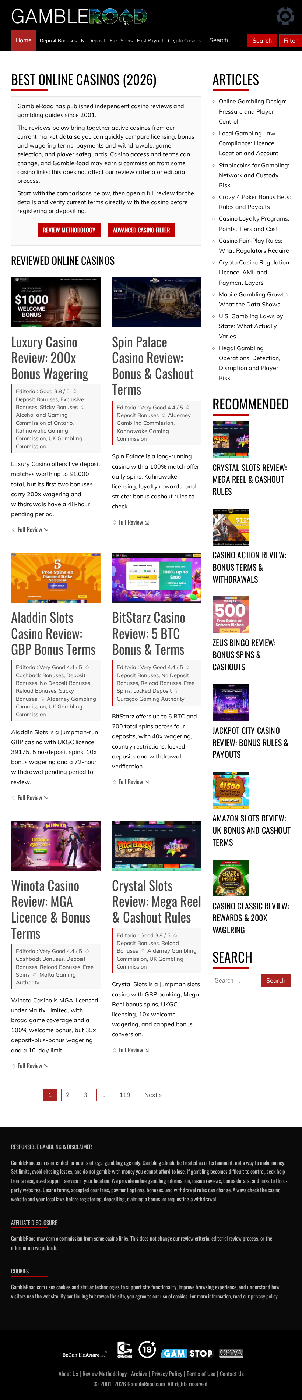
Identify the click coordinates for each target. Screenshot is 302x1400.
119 (124, 1094)
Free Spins (121, 40)
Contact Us (232, 1373)
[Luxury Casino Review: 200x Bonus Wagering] (56, 302)
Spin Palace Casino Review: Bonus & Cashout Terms (153, 365)
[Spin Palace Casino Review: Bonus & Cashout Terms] (157, 302)
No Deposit (93, 40)
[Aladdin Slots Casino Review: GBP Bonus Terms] (56, 578)
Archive (139, 1373)
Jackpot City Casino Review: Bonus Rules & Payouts (250, 742)
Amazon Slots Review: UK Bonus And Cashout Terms (252, 830)
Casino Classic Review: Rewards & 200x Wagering (251, 918)
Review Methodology (69, 229)
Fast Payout (150, 40)
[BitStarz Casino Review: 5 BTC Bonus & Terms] (157, 578)
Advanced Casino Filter (141, 229)
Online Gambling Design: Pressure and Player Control (253, 111)
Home (23, 40)
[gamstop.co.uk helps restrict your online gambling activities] (187, 1358)
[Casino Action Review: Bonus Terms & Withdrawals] (231, 527)
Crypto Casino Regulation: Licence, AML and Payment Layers (255, 272)
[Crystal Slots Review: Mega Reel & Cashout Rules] (157, 846)
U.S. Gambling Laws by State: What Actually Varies (251, 326)
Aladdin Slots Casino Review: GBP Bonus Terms (53, 632)
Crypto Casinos (184, 40)
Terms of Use (201, 1373)
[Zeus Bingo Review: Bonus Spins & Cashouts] (231, 614)
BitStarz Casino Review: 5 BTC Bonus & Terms (148, 632)
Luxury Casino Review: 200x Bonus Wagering (49, 357)
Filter (291, 40)
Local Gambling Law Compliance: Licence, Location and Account (248, 143)
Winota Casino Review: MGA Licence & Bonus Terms (50, 908)
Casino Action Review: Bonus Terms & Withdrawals (249, 567)
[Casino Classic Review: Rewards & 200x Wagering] (231, 878)
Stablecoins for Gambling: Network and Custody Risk (254, 175)
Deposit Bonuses (58, 40)
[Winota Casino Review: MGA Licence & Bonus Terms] (56, 846)
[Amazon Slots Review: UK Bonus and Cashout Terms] (231, 790)
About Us (68, 1373)
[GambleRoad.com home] (81, 16)
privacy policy (264, 1296)
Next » (153, 1094)
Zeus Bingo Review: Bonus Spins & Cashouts (244, 654)
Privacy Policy (167, 1373)
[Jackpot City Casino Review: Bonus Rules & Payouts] (231, 702)
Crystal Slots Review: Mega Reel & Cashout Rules (156, 900)
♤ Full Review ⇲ (29, 529)
